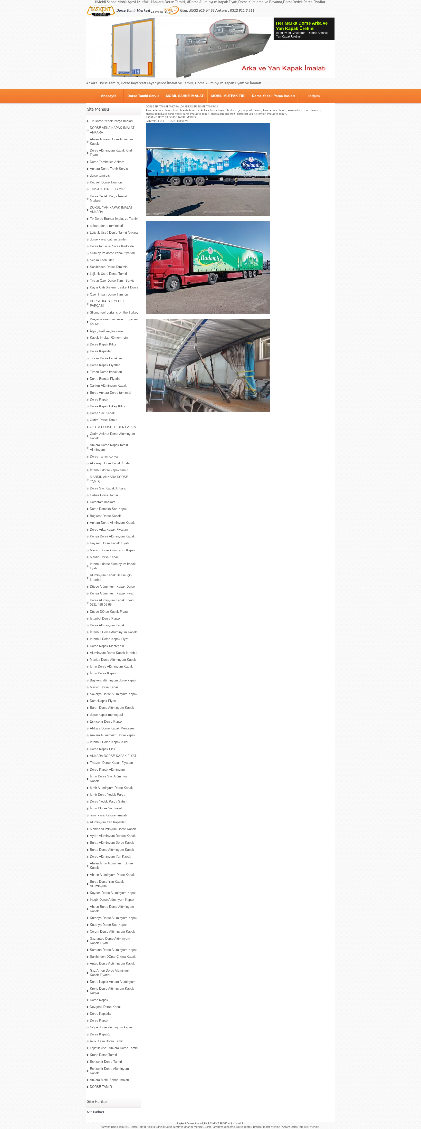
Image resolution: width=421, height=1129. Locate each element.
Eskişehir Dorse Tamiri (106, 1061)
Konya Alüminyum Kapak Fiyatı (112, 593)
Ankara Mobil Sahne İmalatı (109, 1080)
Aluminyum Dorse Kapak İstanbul (113, 653)
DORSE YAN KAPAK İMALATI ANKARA (112, 210)
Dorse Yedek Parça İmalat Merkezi (108, 198)
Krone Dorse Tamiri (103, 1055)
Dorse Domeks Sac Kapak (108, 509)
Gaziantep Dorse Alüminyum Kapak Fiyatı (110, 941)
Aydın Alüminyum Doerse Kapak (113, 836)
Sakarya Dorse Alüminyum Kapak (113, 694)
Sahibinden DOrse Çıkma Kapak (113, 956)
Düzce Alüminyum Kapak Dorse (112, 586)
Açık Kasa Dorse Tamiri (107, 1041)
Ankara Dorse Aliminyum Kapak (112, 523)
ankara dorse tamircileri (106, 226)
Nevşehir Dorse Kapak (106, 1007)
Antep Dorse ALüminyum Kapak (112, 963)
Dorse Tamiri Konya (104, 456)
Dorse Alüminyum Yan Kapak (110, 856)
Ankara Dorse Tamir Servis (109, 169)
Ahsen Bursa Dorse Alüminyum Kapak (112, 909)
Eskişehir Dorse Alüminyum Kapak (109, 1071)
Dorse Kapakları (101, 351)
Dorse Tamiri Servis (143, 96)
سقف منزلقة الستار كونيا (107, 331)
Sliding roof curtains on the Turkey (114, 312)
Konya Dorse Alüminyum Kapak (112, 536)
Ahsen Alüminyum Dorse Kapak (112, 875)
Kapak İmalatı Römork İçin (109, 337)
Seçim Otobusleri (102, 260)
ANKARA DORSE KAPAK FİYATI (113, 756)
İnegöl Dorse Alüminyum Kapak (112, 899)
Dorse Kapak (99, 399)
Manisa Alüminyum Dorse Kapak (113, 829)
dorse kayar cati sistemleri (108, 239)
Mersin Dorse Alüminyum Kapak (112, 550)
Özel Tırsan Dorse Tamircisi (109, 294)
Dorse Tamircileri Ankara (107, 162)
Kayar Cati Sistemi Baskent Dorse (114, 287)
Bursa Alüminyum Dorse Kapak (112, 842)
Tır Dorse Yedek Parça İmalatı (111, 121)
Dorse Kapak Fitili (102, 749)
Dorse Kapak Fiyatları (105, 365)
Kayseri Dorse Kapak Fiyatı (109, 543)
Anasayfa (108, 96)
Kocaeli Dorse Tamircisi (106, 182)
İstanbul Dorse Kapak (105, 618)
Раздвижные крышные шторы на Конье (114, 321)
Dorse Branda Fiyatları (106, 379)
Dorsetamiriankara (102, 502)
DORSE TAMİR (101, 1087)
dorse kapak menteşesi (106, 715)
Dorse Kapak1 (100, 1034)
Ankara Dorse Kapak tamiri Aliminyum (109, 447)
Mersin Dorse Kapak (104, 687)
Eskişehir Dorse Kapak (106, 721)
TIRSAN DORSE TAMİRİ (107, 189)
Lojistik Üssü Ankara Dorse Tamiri (114, 1048)
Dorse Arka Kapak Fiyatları (109, 529)
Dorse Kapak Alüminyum (107, 769)
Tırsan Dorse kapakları (106, 358)
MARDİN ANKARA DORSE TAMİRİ (109, 479)
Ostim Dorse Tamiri (103, 420)
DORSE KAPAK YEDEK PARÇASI (107, 303)
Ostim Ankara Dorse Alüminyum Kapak (112, 436)
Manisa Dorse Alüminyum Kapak (113, 659)
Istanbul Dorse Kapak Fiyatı (109, 639)
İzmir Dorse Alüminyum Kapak (111, 666)
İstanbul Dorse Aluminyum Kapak (113, 632)
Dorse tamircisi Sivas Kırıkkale (112, 246)
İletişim (314, 96)
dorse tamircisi (100, 175)
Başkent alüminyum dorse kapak (113, 680)
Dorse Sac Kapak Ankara (107, 488)
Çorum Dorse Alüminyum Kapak (112, 931)
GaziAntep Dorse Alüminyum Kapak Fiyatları (110, 973)
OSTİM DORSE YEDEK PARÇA (113, 427)
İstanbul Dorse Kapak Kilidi (109, 742)
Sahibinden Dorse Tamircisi (109, 267)
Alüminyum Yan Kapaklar (107, 822)
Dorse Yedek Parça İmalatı (273, 96)
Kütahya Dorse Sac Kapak (108, 925)
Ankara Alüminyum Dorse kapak (112, 735)
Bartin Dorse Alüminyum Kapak (112, 707)
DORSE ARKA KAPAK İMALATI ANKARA (112, 130)
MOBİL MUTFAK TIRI (228, 96)
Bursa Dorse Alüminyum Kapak (112, 850)
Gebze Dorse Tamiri (104, 495)
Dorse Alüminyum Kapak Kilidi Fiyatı (111, 153)
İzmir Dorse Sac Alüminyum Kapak (109, 779)
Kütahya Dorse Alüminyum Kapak (113, 918)
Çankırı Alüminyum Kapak (108, 385)
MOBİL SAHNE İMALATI (185, 96)
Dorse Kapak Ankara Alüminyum (112, 982)
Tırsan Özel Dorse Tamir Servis (112, 280)
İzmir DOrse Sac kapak (106, 808)
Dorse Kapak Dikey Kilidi (107, 406)
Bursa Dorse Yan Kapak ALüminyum (107, 884)
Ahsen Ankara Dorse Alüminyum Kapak (112, 141)
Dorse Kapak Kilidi (103, 344)
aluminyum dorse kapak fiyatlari (112, 253)
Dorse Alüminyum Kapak (107, 625)
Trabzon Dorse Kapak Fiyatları (111, 763)
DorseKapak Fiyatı (103, 701)
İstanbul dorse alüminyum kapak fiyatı (113, 566)
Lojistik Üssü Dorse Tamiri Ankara (114, 232)
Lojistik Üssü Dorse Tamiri (108, 274)
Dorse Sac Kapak (102, 413)
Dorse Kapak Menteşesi (107, 646)
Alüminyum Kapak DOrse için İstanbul (111, 577)
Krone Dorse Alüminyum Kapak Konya (112, 991)
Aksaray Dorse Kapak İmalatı (111, 463)
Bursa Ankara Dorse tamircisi (110, 392)
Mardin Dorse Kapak (104, 557)
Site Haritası (95, 1112)
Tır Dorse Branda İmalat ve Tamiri (114, 218)
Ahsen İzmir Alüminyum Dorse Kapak (111, 865)
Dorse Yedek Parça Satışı (108, 801)
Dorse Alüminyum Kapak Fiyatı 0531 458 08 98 (112, 602)
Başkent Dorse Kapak (105, 516)
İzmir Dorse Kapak (103, 673)
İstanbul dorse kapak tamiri (109, 470)
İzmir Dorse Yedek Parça (107, 794)
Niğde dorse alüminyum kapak (111, 1027)
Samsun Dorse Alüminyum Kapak (113, 950)
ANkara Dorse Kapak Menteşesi (112, 728)
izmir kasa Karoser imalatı (108, 815)
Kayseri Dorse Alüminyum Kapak (113, 893)
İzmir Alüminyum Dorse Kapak (111, 788)
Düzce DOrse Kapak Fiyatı (109, 611)
